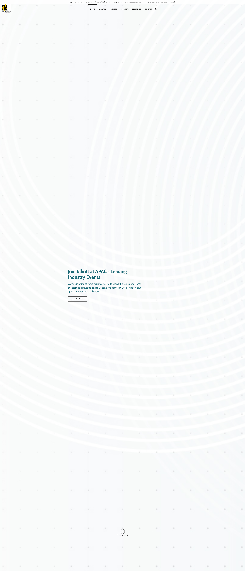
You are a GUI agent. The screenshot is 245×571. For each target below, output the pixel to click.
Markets (113, 9)
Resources (136, 9)
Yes (173, 2)
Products (125, 9)
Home (92, 9)
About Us (102, 9)
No (175, 2)
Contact (148, 9)
